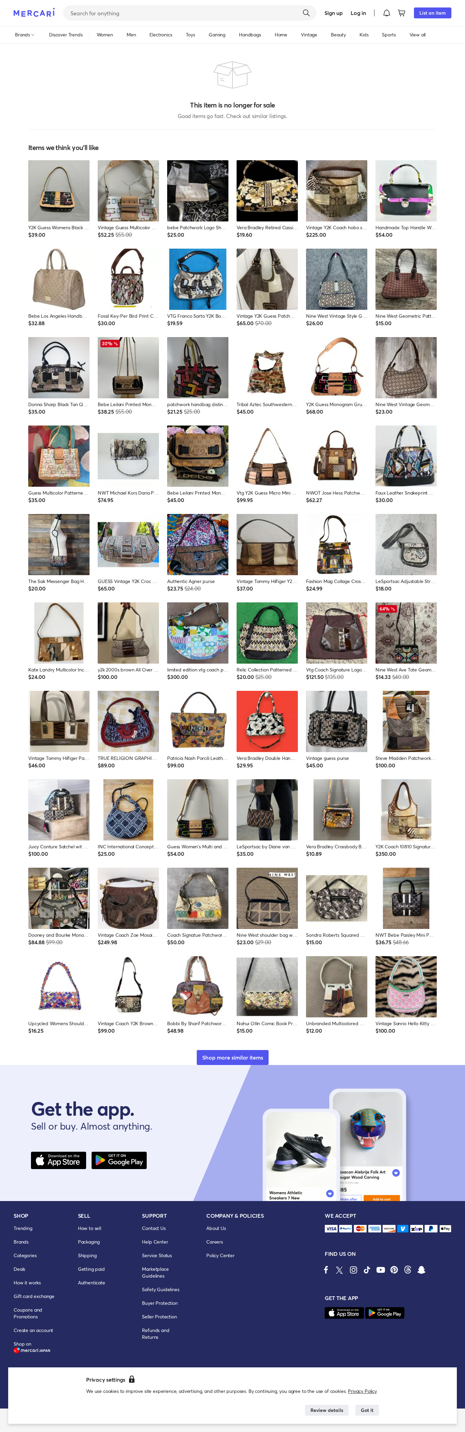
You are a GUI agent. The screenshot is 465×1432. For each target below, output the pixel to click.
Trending (23, 1228)
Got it (367, 1410)
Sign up (333, 12)
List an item (432, 13)
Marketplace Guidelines (155, 1272)
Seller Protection (159, 1316)
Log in (358, 12)
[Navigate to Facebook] (326, 1270)
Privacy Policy (362, 1391)
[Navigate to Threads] (408, 1270)
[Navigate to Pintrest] (394, 1270)
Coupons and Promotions (28, 1313)
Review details (326, 1410)
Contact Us (153, 1228)
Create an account (33, 1330)
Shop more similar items (232, 1057)
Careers (214, 1241)
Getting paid (91, 1269)
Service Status (157, 1255)
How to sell (89, 1228)
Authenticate (91, 1282)
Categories (25, 1255)
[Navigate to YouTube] (380, 1270)
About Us (216, 1228)
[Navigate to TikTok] (367, 1270)
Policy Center (220, 1255)
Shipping (87, 1255)
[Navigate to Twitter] (340, 1270)
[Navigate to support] (331, 1229)
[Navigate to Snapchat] (421, 1270)
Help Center (155, 1241)
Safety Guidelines (160, 1289)
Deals (19, 1269)
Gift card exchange (34, 1296)
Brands (21, 1241)
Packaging (89, 1241)
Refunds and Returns (155, 1333)
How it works (27, 1282)
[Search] (306, 13)
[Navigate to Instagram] (353, 1270)
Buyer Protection (159, 1303)
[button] (387, 13)
